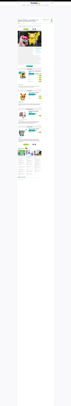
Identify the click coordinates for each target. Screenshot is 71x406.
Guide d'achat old (21, 179)
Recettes (26, 0)
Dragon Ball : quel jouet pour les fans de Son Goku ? (21, 174)
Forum (53, 0)
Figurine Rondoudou (38, 51)
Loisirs (45, 0)
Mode (19, 0)
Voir (40, 75)
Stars (43, 0)
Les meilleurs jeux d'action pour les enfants (38, 162)
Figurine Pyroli (38, 50)
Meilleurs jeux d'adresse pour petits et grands (29, 164)
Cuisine (24, 0)
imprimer (26, 29)
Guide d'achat (23, 18)
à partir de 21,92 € (37, 73)
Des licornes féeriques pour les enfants (37, 171)
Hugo (51, 0)
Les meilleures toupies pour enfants (21, 164)
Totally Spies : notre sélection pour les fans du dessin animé (38, 165)
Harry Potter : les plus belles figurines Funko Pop (21, 162)
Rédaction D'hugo (22, 23)
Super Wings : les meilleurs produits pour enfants (29, 171)
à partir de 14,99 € (31, 73)
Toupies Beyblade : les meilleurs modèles (21, 169)
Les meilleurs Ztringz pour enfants (38, 169)
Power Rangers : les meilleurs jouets (20, 159)
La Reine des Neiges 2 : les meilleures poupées (29, 160)
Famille (37, 0)
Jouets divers (26, 18)
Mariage (35, 0)
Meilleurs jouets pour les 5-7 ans (29, 159)
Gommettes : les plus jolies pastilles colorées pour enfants (21, 172)
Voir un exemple (50, 22)
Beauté (21, 0)
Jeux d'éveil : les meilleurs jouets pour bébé (38, 160)
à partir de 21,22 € (32, 94)
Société (41, 0)
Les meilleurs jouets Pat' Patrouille (29, 162)
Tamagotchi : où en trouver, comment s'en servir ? (29, 174)
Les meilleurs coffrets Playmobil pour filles (37, 159)
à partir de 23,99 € (32, 130)
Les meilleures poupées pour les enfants (21, 160)
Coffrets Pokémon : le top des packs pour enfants (21, 167)
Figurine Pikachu (38, 49)
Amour (32, 0)
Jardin (30, 0)
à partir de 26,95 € (32, 113)
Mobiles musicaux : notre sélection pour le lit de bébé (38, 167)
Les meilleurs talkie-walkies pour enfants (29, 167)
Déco (28, 0)
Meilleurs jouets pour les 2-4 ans (29, 169)
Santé (39, 0)
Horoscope (48, 0)
